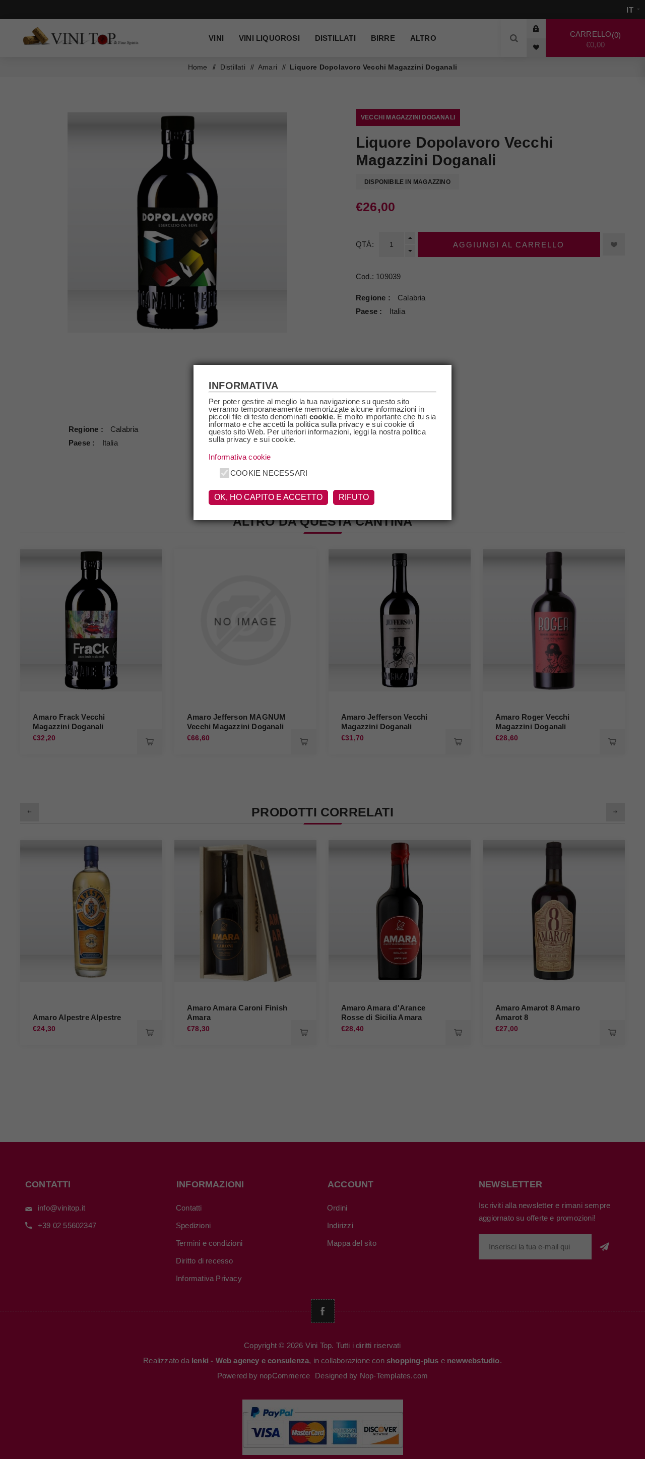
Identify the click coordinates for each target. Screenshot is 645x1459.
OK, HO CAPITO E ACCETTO (268, 497)
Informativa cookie (240, 457)
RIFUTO (354, 497)
